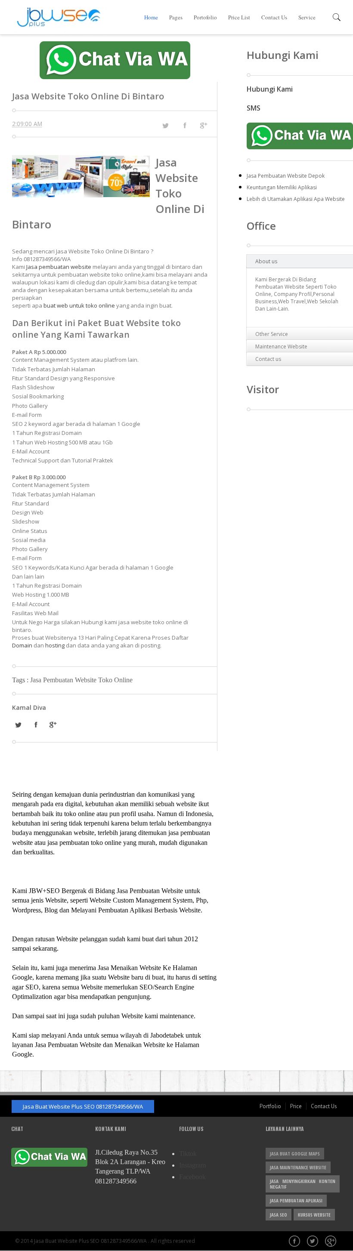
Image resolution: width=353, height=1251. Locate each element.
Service (307, 17)
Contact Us (274, 17)
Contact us (268, 359)
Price (296, 1106)
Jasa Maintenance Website (298, 1167)
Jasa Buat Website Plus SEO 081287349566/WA (83, 1106)
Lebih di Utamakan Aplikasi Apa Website (296, 199)
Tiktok (188, 1153)
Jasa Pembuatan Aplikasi (296, 1200)
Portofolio (205, 17)
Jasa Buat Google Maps (295, 1153)
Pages (176, 17)
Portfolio (270, 1106)
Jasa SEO (278, 1214)
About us (266, 261)
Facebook (192, 1176)
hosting (55, 645)
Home (151, 17)
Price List (239, 17)
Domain (23, 645)
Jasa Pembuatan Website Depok (286, 175)
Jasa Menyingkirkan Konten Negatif (302, 1184)
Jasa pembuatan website (58, 267)
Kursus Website (314, 1214)
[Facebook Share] (184, 125)
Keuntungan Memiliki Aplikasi (282, 187)
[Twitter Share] (165, 125)
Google (331, 1242)
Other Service (271, 334)
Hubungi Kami (270, 89)
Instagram (192, 1165)
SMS (253, 108)
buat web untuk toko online (79, 305)
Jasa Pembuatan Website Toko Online (81, 680)
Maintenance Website (281, 346)
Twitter (313, 1242)
